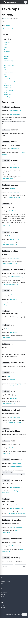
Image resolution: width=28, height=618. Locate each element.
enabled (6, 49)
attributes (7, 43)
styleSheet (7, 79)
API (2, 583)
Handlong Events (6, 305)
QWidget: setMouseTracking (10, 284)
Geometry (12, 188)
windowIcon (7, 88)
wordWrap (7, 97)
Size (10, 236)
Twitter (3, 594)
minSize (6, 58)
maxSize (6, 56)
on (4, 63)
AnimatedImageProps (9, 29)
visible (5, 83)
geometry (6, 52)
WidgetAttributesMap (15, 110)
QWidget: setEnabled (7, 178)
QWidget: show (6, 453)
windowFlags (7, 85)
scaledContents (8, 72)
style (5, 76)
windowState (7, 92)
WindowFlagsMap (16, 463)
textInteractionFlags (9, 81)
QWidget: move (6, 337)
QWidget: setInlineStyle (8, 404)
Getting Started (5, 581)
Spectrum (4, 592)
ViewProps (6, 18)
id (4, 54)
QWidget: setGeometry (14, 197)
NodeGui (3, 608)
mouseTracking (8, 61)
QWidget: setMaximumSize (9, 245)
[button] (2, 2)
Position (8, 329)
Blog (2, 605)
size (5, 74)
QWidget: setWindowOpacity (17, 514)
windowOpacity (8, 90)
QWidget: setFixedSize (16, 385)
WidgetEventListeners (14, 294)
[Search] (25, 2)
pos (5, 67)
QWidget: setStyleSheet (14, 422)
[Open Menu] (24, 614)
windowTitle (7, 94)
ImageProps (6, 25)
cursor (6, 47)
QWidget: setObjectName (9, 226)
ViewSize (8, 376)
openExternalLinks (9, 65)
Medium (3, 597)
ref (5, 70)
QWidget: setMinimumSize (9, 263)
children (6, 45)
